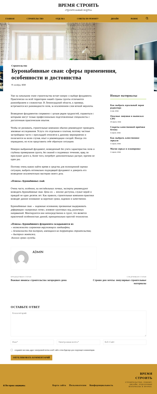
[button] (147, 18)
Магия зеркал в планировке (125, 149)
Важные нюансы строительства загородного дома (39, 280)
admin (38, 252)
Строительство (19, 66)
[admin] (21, 258)
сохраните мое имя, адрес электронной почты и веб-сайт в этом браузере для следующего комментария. (55, 350)
